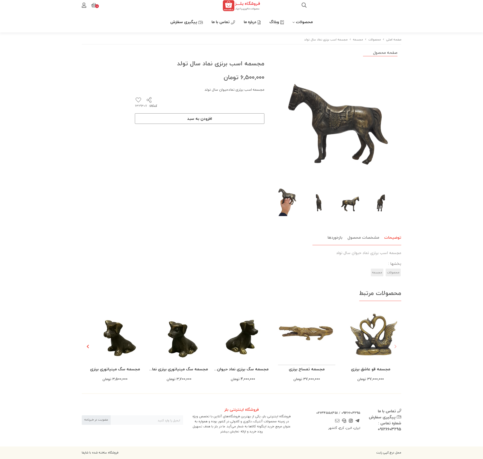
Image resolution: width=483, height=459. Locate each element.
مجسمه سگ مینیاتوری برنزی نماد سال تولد (179, 369)
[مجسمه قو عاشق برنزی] (370, 335)
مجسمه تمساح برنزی (307, 369)
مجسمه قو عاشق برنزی (370, 369)
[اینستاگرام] (350, 421)
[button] (87, 346)
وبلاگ (274, 21)
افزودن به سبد (199, 118)
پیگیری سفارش (184, 21)
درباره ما (251, 21)
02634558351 (327, 413)
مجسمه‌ (358, 39)
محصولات (304, 21)
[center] (304, 6)
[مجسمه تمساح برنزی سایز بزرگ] (306, 335)
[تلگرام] (357, 421)
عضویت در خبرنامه (96, 419)
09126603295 (350, 413)
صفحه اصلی (393, 39)
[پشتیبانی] (344, 421)
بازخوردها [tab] (335, 237)
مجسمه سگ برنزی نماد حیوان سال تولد (242, 369)
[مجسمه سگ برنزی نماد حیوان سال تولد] (242, 335)
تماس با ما (221, 21)
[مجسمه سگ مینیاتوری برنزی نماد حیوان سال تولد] (178, 335)
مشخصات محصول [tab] (363, 237)
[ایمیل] (337, 421)
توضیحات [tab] (392, 237)
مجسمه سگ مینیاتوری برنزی (115, 369)
